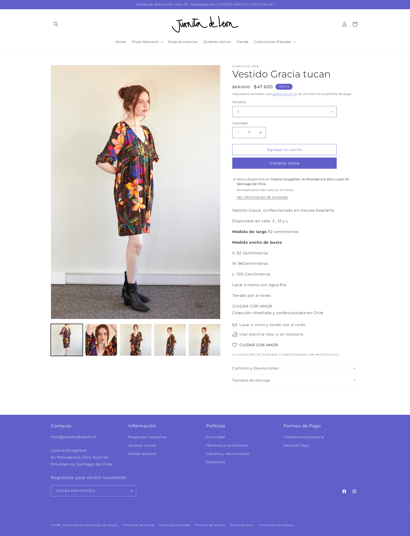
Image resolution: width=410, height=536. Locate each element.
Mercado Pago (296, 445)
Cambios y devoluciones (227, 454)
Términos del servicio (210, 525)
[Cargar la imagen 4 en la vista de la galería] (170, 340)
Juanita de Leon (73, 525)
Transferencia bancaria (304, 437)
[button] (56, 24)
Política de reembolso (138, 525)
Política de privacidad (174, 525)
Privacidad (215, 437)
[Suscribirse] (131, 490)
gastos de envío (285, 94)
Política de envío (242, 525)
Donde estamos (142, 454)
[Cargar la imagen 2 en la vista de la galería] (101, 340)
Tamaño (239, 102)
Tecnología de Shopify (102, 525)
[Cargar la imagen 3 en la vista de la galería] (136, 340)
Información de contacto (276, 525)
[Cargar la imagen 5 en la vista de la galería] (204, 340)
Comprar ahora (284, 163)
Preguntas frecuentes (147, 437)
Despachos (215, 462)
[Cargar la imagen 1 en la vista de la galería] (67, 340)
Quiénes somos (142, 445)
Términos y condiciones (227, 445)
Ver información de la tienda (262, 197)
